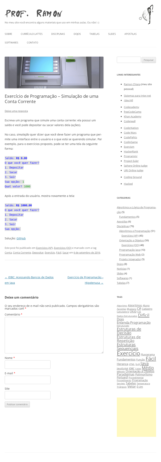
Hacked (128, 183)
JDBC (131, 368)
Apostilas (130, 34)
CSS (139, 311)
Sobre (8, 34)
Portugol (122, 377)
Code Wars (130, 132)
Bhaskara (131, 309)
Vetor (131, 386)
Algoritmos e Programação (134, 231)
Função (140, 359)
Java (145, 363)
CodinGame (131, 142)
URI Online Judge (133, 170)
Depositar (38, 252)
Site (7, 388)
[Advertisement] (136, 417)
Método (121, 371)
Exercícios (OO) (62, 248)
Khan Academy (132, 116)
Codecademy (131, 107)
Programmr (130, 156)
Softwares (11, 42)
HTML (132, 364)
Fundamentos (127, 217)
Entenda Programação (134, 322)
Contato (32, 42)
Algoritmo (122, 305)
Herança (122, 364)
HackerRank (131, 151)
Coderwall (129, 121)
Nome (10, 358)
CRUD (133, 311)
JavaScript (122, 368)
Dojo (120, 319)
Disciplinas (58, 34)
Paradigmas (125, 374)
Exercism (129, 146)
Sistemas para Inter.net (137, 95)
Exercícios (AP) (44, 248)
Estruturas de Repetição (129, 338)
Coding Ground (133, 177)
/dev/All (128, 100)
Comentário (13, 314)
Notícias (121, 268)
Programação (140, 380)
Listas (138, 368)
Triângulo (122, 386)
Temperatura (143, 383)
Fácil (58, 252)
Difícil (143, 315)
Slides (112, 34)
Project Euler (131, 161)
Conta (8, 252)
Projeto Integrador (130, 259)
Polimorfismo (143, 374)
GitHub (21, 238)
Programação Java (129, 250)
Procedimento (124, 380)
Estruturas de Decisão (129, 331)
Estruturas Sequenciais (127, 346)
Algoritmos (135, 305)
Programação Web (130, 254)
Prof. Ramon (33, 12)
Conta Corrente (22, 252)
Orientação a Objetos (131, 240)
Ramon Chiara (132, 84)
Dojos (77, 34)
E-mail (10, 373)
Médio (148, 368)
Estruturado (123, 325)
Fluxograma (148, 354)
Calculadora (123, 311)
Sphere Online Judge (135, 165)
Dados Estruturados (127, 316)
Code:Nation (131, 128)
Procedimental (136, 377)
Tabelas (95, 34)
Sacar (65, 252)
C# (139, 308)
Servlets (121, 383)
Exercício (50, 252)
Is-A (137, 364)
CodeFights (130, 137)
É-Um (140, 386)
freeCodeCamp (132, 111)
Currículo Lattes (32, 34)
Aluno (146, 305)
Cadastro (147, 309)
